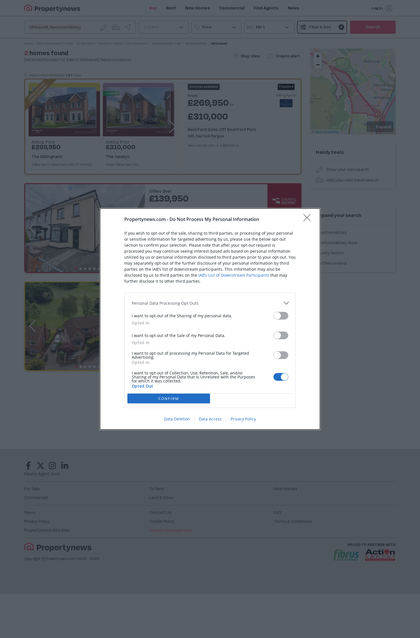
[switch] (280, 316)
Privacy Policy (243, 419)
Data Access (210, 419)
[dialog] (210, 319)
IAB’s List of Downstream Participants (233, 275)
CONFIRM (168, 398)
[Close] (308, 219)
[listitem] (210, 303)
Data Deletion (177, 419)
